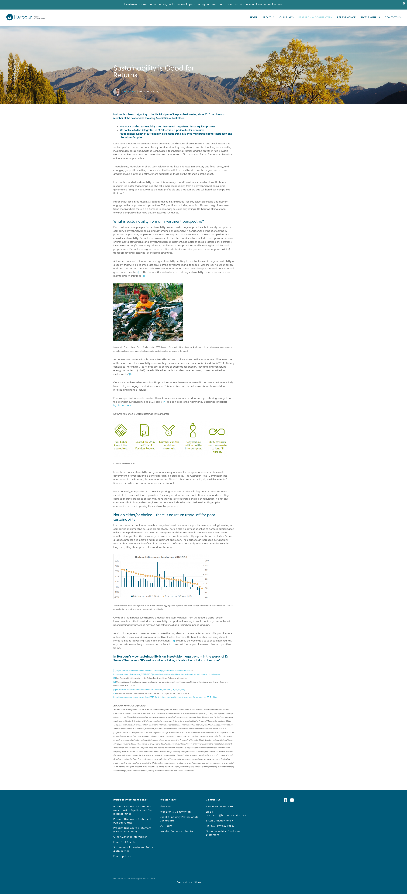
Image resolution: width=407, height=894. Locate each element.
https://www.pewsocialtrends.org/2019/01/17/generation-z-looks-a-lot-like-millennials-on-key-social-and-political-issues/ (166, 674)
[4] (114, 690)
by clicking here (122, 405)
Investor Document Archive (177, 831)
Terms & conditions (189, 882)
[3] (114, 682)
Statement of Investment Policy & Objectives (133, 849)
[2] (114, 678)
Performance (346, 17)
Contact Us (393, 17)
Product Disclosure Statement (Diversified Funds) (132, 830)
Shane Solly (130, 91)
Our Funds (286, 17)
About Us (268, 17)
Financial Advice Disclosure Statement (223, 833)
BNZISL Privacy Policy (219, 821)
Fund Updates (122, 856)
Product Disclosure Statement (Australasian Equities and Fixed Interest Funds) (133, 810)
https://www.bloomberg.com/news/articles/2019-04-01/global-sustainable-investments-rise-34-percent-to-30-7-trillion (165, 697)
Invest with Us (370, 17)
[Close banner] (404, 4)
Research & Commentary (315, 17)
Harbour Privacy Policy (220, 826)
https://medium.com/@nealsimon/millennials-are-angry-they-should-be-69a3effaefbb (153, 671)
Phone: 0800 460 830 (219, 806)
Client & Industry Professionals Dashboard (179, 819)
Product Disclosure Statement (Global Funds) (132, 821)
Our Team (166, 826)
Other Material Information (130, 837)
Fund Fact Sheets (124, 842)
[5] (114, 694)
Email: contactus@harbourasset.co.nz (226, 814)
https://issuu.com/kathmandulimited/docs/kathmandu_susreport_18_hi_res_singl (150, 690)
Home (254, 17)
